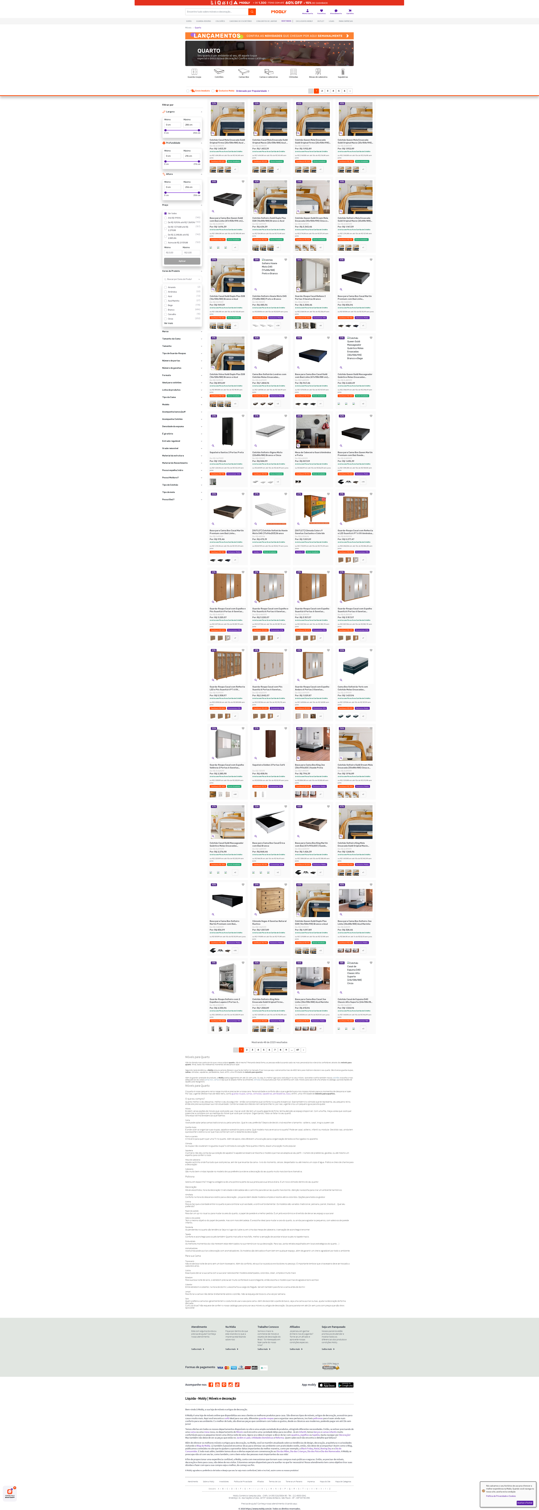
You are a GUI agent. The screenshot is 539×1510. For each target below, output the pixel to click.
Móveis (188, 28)
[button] (254, 91)
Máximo (187, 119)
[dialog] (508, 1494)
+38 (277, 326)
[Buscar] (252, 11)
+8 (320, 326)
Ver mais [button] (168, 323)
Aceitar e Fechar (524, 1503)
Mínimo (167, 119)
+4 (320, 716)
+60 (235, 794)
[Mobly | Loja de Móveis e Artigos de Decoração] (278, 11)
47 (297, 1050)
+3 (278, 247)
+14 (363, 482)
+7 (363, 560)
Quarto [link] (198, 28)
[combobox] (179, 279)
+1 (235, 169)
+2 (320, 247)
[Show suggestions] (199, 279)
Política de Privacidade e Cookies (501, 1496)
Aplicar (182, 261)
